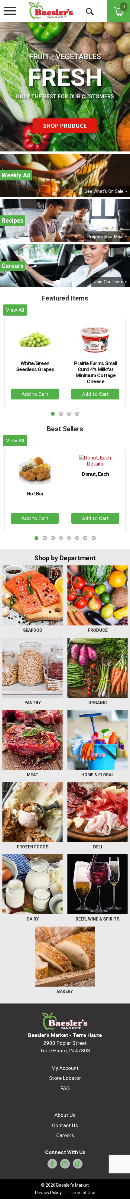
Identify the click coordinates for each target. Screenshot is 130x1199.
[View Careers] (65, 265)
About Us (65, 1115)
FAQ (65, 1088)
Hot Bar (35, 494)
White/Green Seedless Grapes (35, 366)
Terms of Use (82, 1192)
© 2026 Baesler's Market (65, 1185)
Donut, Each (95, 474)
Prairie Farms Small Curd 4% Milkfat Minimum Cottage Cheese (95, 372)
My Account (65, 1068)
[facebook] (52, 1165)
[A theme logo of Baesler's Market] (51, 11)
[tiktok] (78, 1165)
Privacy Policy (48, 1192)
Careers (65, 1135)
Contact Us (65, 1125)
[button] (35, 394)
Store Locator (65, 1078)
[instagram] (65, 1165)
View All (15, 310)
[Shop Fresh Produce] (65, 86)
